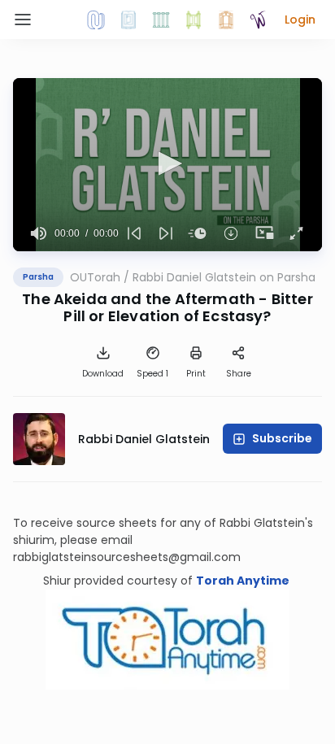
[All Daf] (226, 20)
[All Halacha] (161, 20)
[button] (300, 19)
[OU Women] (259, 20)
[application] (167, 164)
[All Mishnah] (128, 20)
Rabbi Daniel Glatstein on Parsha (224, 277)
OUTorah (95, 277)
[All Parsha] (194, 20)
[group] (38, 233)
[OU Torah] (96, 20)
